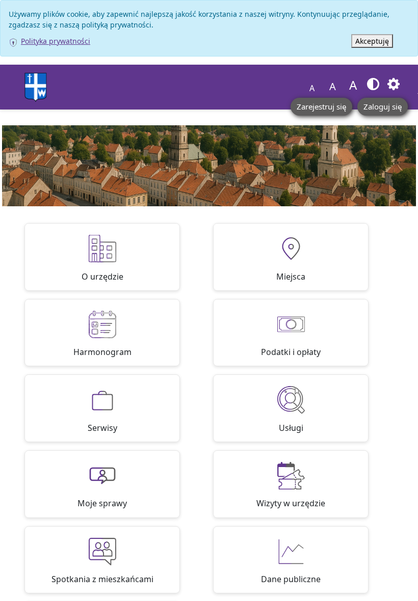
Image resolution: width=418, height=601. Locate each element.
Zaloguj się (382, 106)
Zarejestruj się (321, 106)
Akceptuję (372, 41)
